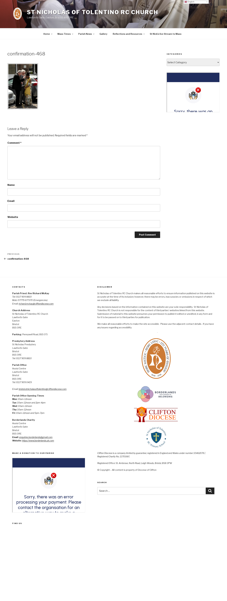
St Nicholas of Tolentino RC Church (92, 12)
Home (46, 34)
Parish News (85, 34)
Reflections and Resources (127, 34)
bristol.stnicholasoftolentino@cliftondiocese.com (43, 389)
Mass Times (64, 34)
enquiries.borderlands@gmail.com (36, 437)
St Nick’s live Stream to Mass (165, 34)
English (190, 2)
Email (11, 201)
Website (12, 217)
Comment (14, 142)
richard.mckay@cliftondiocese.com (36, 303)
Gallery (103, 34)
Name (11, 185)
